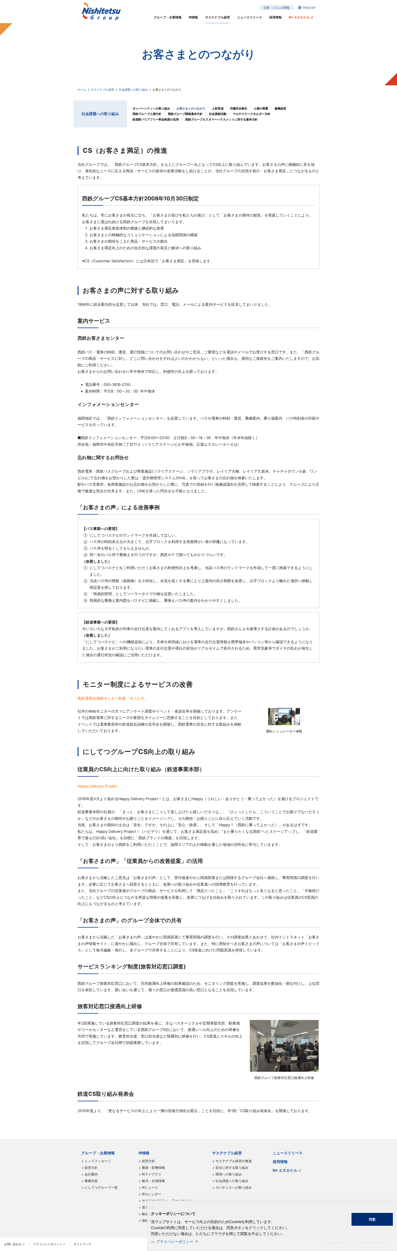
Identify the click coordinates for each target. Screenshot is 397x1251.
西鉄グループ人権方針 (147, 114)
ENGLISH (309, 7)
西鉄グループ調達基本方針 (185, 114)
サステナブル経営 (102, 89)
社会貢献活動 (217, 114)
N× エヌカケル (299, 17)
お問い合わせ (13, 1244)
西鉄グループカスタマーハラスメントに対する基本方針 (221, 119)
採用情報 (275, 17)
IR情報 (193, 17)
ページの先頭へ (332, 1150)
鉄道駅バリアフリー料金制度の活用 (156, 119)
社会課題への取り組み (133, 89)
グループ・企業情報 (168, 17)
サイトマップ (82, 1244)
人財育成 (218, 108)
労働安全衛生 (238, 108)
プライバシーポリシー (174, 1241)
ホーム (82, 89)
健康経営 (280, 108)
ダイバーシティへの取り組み (151, 108)
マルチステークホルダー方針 (251, 114)
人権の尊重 (261, 108)
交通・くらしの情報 (276, 7)
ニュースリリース (249, 17)
